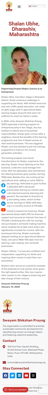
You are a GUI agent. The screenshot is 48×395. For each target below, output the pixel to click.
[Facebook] (5, 375)
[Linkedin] (19, 375)
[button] (19, 6)
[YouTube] (3, 209)
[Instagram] (33, 375)
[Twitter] (12, 375)
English (34, 6)
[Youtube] (26, 375)
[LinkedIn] (3, 203)
